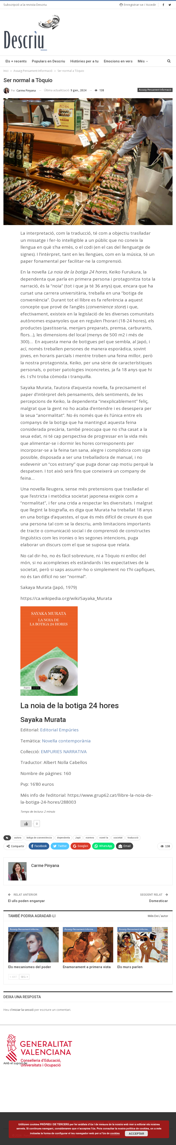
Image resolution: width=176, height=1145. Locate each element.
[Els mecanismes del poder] (33, 944)
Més (141, 61)
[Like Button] (26, 823)
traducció (133, 837)
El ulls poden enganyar (26, 901)
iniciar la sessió (23, 1010)
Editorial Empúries (59, 730)
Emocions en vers (118, 61)
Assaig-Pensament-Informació (155, 90)
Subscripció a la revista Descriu (25, 5)
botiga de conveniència (39, 837)
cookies (115, 1133)
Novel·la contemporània (66, 741)
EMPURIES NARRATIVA (64, 752)
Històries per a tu (84, 61)
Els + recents (16, 61)
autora (17, 837)
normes (90, 837)
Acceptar (136, 1133)
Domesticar (158, 901)
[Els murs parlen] (142, 944)
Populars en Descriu (48, 61)
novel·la (103, 837)
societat (117, 837)
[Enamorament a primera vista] (88, 944)
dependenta (63, 837)
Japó (77, 837)
